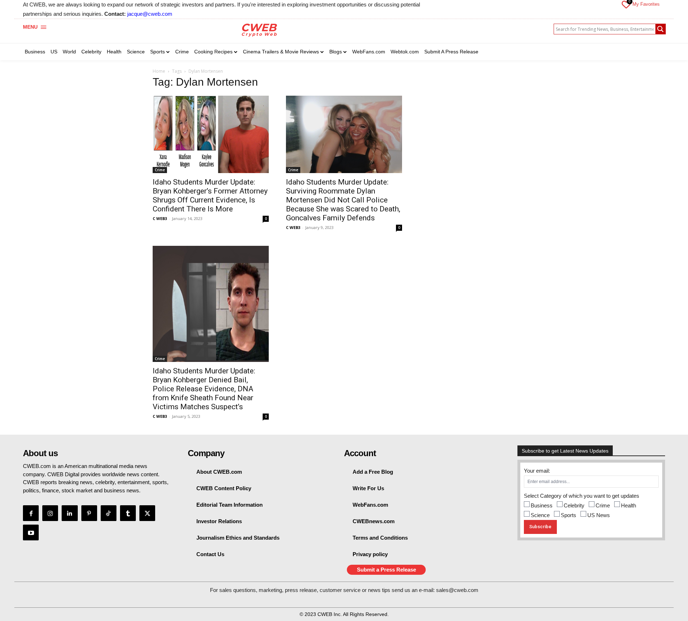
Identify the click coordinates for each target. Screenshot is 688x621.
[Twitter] (147, 513)
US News (598, 515)
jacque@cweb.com (149, 14)
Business (542, 505)
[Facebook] (31, 513)
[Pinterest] (89, 513)
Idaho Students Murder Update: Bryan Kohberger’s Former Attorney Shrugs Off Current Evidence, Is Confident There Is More (210, 195)
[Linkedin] (69, 513)
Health (628, 505)
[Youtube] (31, 532)
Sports (568, 515)
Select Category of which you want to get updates (581, 496)
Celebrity (574, 505)
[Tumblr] (128, 513)
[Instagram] (50, 513)
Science (540, 515)
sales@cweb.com (457, 590)
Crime (160, 169)
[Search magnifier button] (660, 29)
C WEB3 (160, 218)
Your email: (537, 471)
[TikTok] (108, 513)
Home (159, 71)
